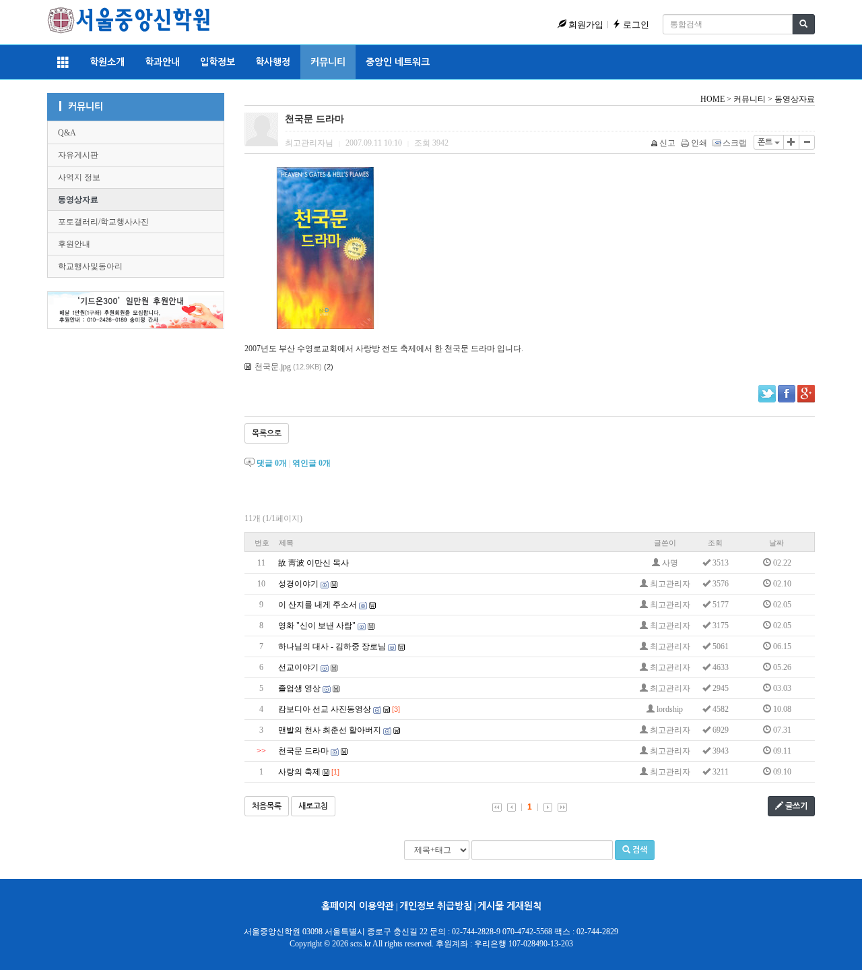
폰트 (766, 142)
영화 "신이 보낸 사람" (317, 625)
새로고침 (313, 806)
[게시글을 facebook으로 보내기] (786, 393)
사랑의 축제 (299, 772)
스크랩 (735, 143)
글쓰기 (795, 806)
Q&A (67, 133)
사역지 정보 (79, 177)
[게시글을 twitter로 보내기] (767, 393)
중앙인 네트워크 (398, 62)
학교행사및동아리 (90, 266)
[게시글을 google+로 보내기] (806, 393)
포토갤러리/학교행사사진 (103, 221)
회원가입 (584, 25)
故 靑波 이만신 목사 (313, 563)
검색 (638, 850)
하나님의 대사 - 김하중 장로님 (332, 646)
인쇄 (699, 143)
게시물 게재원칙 (509, 906)
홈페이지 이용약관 (357, 906)
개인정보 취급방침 (435, 906)
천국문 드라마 (303, 751)
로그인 (635, 25)
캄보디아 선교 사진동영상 (324, 709)
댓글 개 (272, 463)
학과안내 (162, 62)
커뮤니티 (327, 62)
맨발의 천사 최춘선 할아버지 (329, 730)
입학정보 (217, 62)
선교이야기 (298, 667)
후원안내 (74, 244)
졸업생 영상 (299, 688)
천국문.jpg (273, 366)
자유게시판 (78, 155)
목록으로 (266, 433)
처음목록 (266, 806)
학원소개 (107, 62)
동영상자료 (78, 199)
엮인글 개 (311, 463)
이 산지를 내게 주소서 (317, 604)
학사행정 (272, 62)
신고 (667, 143)
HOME (712, 99)
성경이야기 (298, 583)
